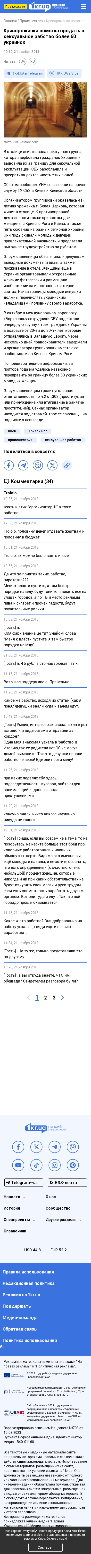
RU (32, 61)
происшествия (20, 440)
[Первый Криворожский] (49, 6)
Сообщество (58, 1208)
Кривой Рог (37, 431)
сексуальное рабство (63, 440)
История (12, 1208)
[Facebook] (9, 465)
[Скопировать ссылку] (67, 465)
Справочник (15, 1231)
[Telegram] (23, 465)
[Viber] (38, 465)
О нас (51, 1197)
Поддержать (15, 6)
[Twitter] (52, 465)
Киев (12, 431)
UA (23, 61)
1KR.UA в (28, 73)
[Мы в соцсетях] (18, 1147)
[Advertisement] (45, 1057)
